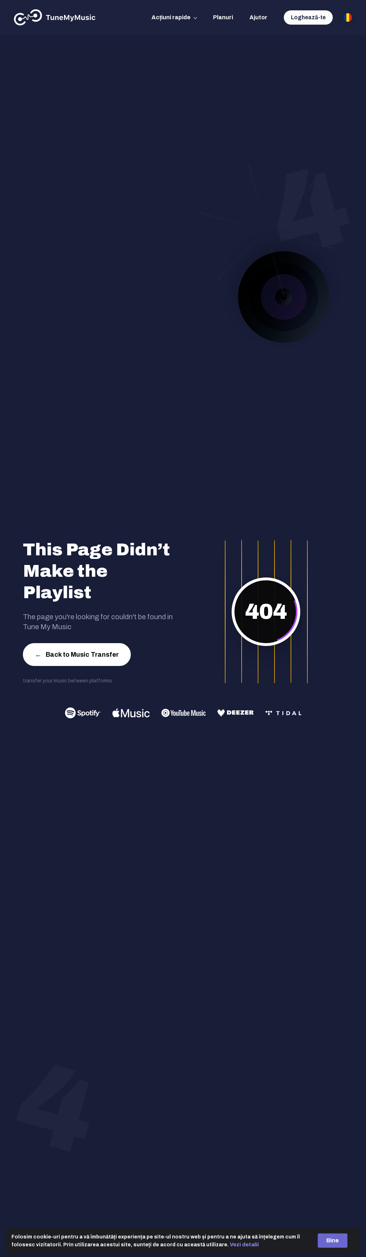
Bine (332, 1240)
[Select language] (347, 17)
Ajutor (258, 17)
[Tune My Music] (55, 17)
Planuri (223, 17)
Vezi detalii (244, 1244)
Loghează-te (308, 17)
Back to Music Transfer (77, 654)
